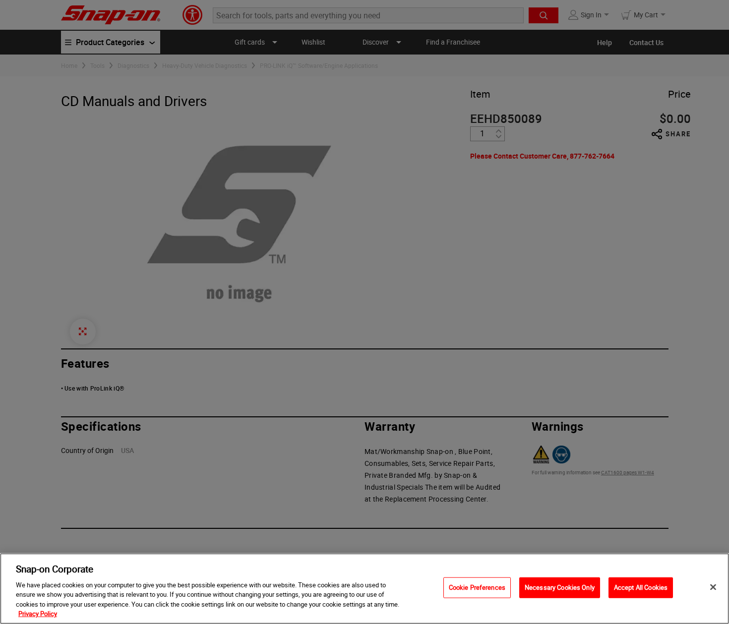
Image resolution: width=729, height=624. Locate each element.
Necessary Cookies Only (560, 587)
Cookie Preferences (477, 587)
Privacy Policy (37, 613)
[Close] (713, 587)
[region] (364, 588)
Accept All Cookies (641, 587)
